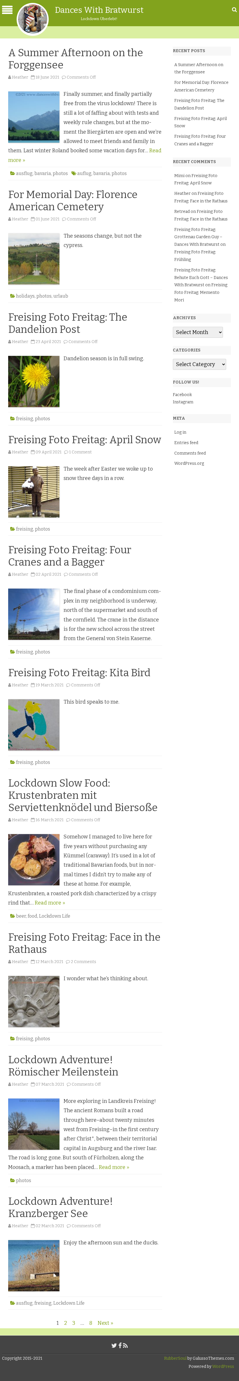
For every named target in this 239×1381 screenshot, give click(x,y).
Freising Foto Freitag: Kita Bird (79, 673)
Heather (20, 77)
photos (60, 173)
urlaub (60, 296)
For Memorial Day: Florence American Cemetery (73, 200)
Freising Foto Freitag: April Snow (84, 440)
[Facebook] (120, 1346)
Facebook (182, 394)
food (32, 916)
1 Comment (80, 452)
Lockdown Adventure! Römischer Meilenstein (63, 1066)
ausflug (24, 173)
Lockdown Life (54, 916)
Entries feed (186, 442)
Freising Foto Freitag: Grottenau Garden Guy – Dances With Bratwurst (198, 237)
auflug (84, 173)
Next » (105, 1323)
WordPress (222, 1366)
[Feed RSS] (125, 1346)
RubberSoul (175, 1358)
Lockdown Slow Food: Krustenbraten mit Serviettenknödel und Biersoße (83, 795)
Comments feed (190, 453)
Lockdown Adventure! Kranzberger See (60, 1207)
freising (24, 418)
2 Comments (83, 961)
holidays (25, 296)
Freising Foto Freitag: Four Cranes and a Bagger (69, 556)
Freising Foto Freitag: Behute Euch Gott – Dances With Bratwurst (201, 278)
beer (21, 916)
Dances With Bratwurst (99, 10)
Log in (180, 432)
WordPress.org (189, 463)
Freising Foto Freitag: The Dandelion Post (67, 323)
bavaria (42, 173)
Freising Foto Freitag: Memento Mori (200, 292)
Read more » (50, 903)
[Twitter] (114, 1346)
